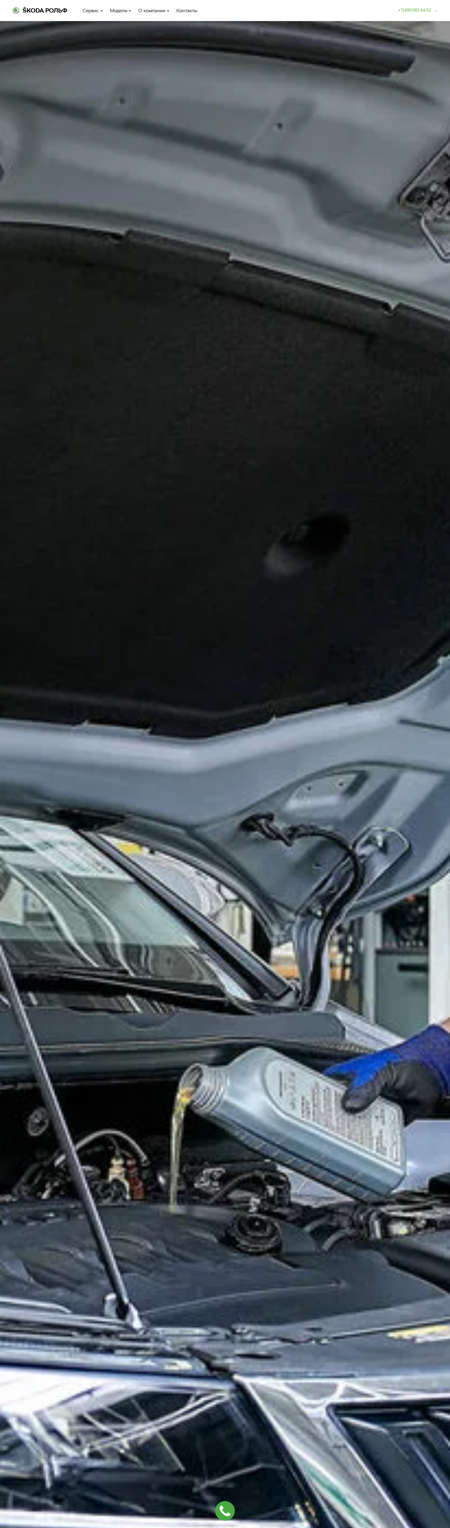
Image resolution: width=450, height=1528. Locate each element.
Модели (118, 10)
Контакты (186, 10)
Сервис (91, 10)
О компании (151, 10)
